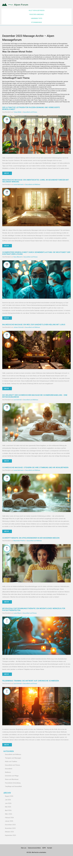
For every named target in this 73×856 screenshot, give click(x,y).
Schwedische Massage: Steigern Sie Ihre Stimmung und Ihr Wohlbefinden (35, 467)
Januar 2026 (9, 821)
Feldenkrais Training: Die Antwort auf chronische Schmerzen (30, 681)
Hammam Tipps (36, 18)
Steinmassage (36, 22)
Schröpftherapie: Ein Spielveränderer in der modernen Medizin (30, 538)
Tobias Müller (17, 112)
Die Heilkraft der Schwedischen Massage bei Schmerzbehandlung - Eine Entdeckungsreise (34, 396)
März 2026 (8, 814)
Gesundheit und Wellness (32, 184)
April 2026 (8, 810)
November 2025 (10, 828)
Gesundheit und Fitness (30, 112)
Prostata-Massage (36, 14)
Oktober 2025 (9, 832)
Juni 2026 (8, 803)
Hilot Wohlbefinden (36, 10)
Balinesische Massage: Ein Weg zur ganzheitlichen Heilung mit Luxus (33, 325)
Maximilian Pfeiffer (19, 540)
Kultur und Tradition (11, 761)
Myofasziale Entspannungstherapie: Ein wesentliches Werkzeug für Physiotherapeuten (33, 609)
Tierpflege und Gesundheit (13, 786)
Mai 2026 (8, 807)
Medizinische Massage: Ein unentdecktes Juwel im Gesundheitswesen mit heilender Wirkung (35, 181)
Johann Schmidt (18, 327)
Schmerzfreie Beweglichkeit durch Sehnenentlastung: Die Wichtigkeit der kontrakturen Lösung (36, 253)
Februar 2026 (9, 817)
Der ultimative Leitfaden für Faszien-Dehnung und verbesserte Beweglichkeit (31, 108)
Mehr (6, 173)
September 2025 (10, 835)
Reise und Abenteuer (12, 779)
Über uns (23, 848)
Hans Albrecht (17, 257)
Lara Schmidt (17, 399)
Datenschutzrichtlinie (34, 848)
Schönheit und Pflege (12, 776)
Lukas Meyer (17, 613)
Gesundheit (8, 769)
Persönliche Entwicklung (12, 783)
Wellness (8, 772)
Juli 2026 (8, 800)
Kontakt (49, 848)
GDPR (44, 848)
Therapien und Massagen (13, 758)
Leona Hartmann (18, 184)
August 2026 (9, 796)
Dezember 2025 (10, 825)
